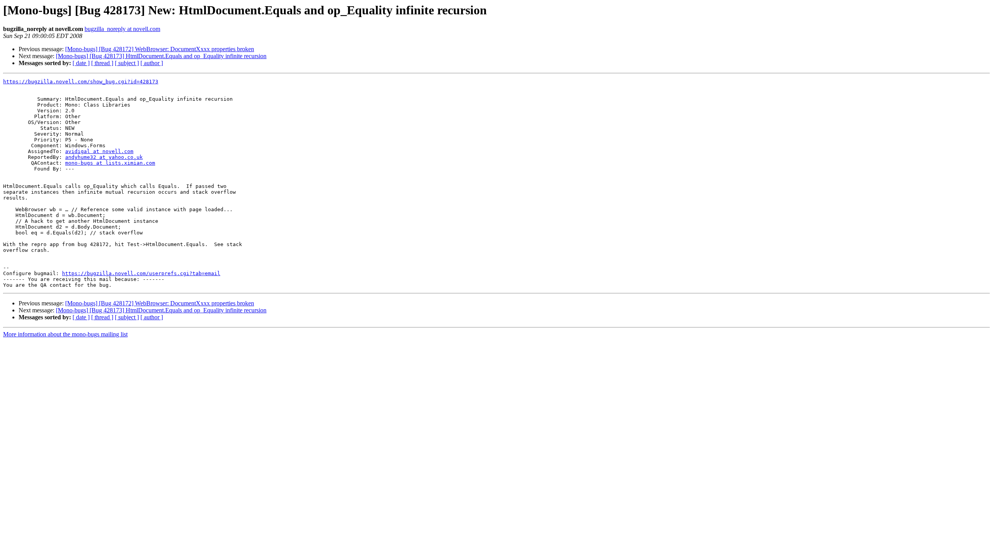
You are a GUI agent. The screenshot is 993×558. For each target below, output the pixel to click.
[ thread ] (102, 63)
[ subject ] (127, 63)
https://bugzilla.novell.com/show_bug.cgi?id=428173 (80, 81)
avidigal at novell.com (99, 151)
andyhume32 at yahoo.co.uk (104, 157)
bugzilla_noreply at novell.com (122, 29)
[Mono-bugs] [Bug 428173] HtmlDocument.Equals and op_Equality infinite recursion (161, 56)
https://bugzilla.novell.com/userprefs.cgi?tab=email (141, 273)
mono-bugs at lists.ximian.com (110, 163)
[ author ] (151, 63)
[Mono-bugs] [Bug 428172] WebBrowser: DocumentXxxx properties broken (159, 49)
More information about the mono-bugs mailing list (65, 334)
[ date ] (81, 63)
